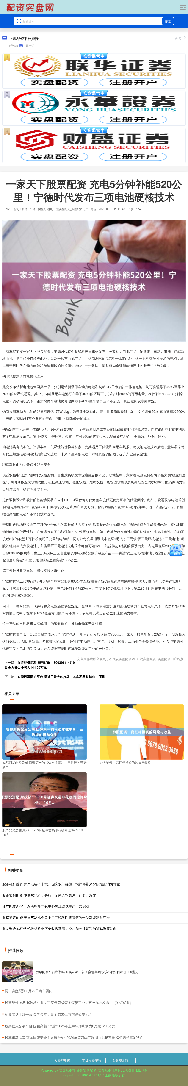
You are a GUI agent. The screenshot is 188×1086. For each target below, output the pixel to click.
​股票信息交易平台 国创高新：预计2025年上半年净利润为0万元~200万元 (60, 1025)
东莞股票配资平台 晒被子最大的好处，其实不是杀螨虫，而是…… (64, 676)
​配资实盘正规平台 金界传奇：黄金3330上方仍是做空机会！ (50, 1014)
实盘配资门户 (121, 1060)
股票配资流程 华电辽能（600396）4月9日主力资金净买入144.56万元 (40, 664)
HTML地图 (139, 1070)
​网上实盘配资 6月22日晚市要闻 (29, 990)
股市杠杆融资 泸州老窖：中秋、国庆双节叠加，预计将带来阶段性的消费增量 (61, 883)
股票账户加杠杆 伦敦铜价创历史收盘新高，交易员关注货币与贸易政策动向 (59, 928)
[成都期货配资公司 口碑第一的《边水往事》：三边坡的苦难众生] (44, 731)
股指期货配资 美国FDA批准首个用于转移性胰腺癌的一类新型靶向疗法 (56, 917)
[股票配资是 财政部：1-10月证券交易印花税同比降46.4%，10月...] (44, 799)
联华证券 (104, 1075)
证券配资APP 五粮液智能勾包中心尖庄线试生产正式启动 (45, 906)
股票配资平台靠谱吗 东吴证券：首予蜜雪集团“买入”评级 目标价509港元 (87, 971)
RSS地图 (124, 1070)
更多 (178, 38)
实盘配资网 (62, 1060)
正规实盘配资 (91, 1060)
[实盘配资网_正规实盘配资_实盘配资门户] (31, 7)
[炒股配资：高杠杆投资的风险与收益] (142, 731)
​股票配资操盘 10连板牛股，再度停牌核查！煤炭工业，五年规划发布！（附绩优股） (69, 1002)
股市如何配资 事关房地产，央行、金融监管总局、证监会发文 (49, 895)
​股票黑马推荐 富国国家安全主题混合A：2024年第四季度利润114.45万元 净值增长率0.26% (73, 1037)
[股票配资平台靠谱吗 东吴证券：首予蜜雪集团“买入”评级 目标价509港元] (17, 971)
